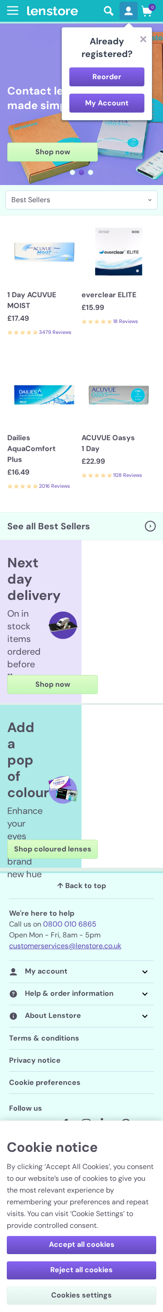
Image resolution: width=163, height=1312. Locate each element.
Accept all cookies (82, 1244)
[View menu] (11, 10)
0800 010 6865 (69, 924)
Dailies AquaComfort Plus (31, 448)
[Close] (143, 39)
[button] (72, 172)
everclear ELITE (109, 294)
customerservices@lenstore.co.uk (65, 946)
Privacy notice (35, 1060)
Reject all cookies (81, 1269)
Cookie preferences (45, 1082)
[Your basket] (147, 11)
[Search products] (109, 11)
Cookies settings (81, 1295)
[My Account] (129, 11)
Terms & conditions (44, 1038)
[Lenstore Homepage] (62, 11)
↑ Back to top (81, 885)
